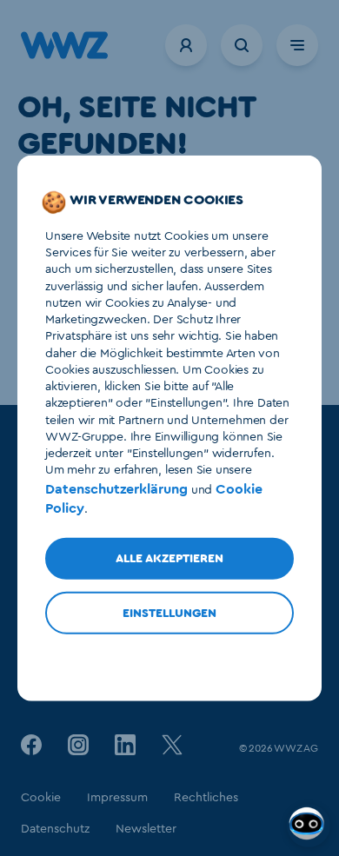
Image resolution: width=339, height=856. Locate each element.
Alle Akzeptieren (169, 559)
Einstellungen (169, 613)
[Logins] (186, 45)
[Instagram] (78, 744)
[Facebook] (31, 744)
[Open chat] (308, 825)
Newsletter (146, 829)
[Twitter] (172, 744)
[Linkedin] (125, 744)
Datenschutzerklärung (116, 488)
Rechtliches (206, 798)
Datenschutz (55, 829)
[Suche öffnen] (242, 45)
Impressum (117, 798)
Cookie (41, 798)
